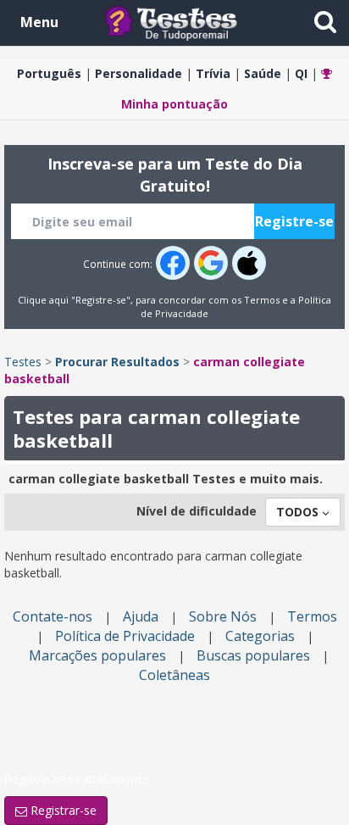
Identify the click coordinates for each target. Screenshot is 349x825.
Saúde (262, 73)
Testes (23, 362)
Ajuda (140, 616)
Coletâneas (174, 675)
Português (49, 73)
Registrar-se (62, 810)
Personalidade (138, 73)
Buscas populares (253, 655)
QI (301, 73)
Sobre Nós (223, 616)
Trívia (213, 73)
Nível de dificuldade (196, 511)
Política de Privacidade (125, 636)
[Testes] (184, 22)
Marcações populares (97, 655)
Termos (262, 299)
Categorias (260, 636)
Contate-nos (52, 616)
